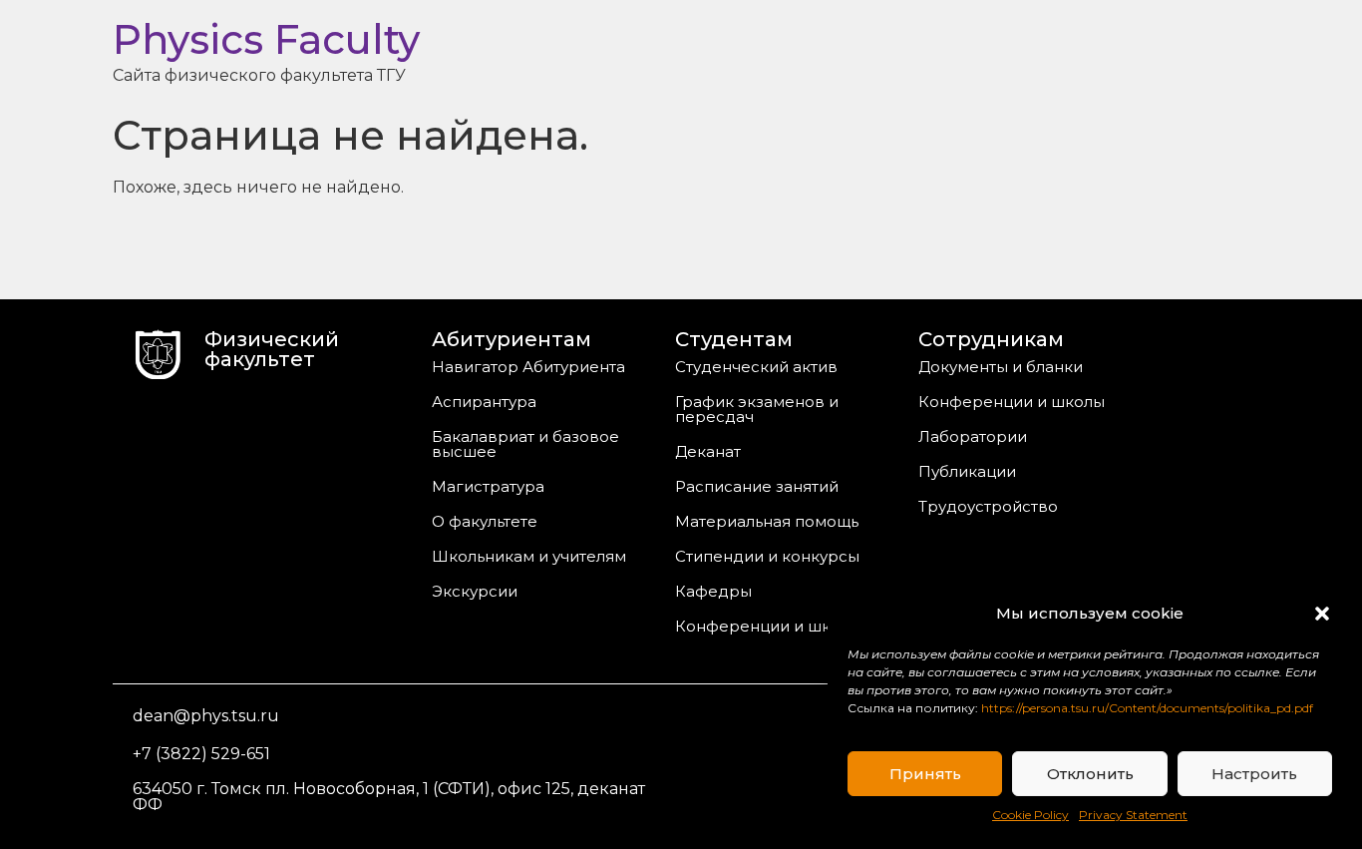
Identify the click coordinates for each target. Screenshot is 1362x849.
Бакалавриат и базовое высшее (525, 444)
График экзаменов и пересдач (757, 409)
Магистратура (488, 486)
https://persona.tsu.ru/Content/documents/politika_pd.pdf (1147, 707)
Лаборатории (972, 436)
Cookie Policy (1030, 814)
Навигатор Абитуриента (528, 366)
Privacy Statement (1133, 814)
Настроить (1254, 773)
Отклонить (1090, 773)
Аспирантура (484, 401)
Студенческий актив (756, 366)
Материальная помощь (766, 521)
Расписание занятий (757, 486)
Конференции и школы (768, 626)
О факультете (484, 521)
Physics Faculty (266, 39)
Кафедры (713, 591)
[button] (1322, 614)
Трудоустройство (988, 506)
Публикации (967, 471)
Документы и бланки (1000, 366)
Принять (925, 773)
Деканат (708, 451)
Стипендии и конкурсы (767, 556)
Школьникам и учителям (529, 556)
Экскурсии (474, 591)
